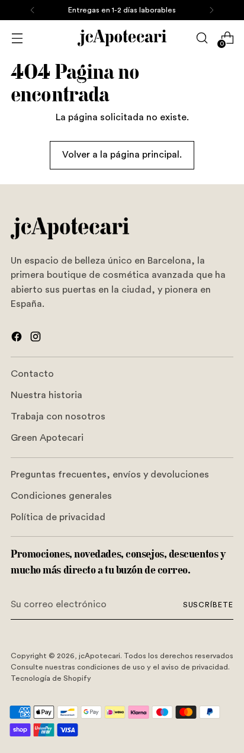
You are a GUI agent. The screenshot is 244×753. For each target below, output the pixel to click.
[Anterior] (33, 10)
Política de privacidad (58, 517)
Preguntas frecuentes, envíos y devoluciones (110, 474)
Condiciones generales (61, 496)
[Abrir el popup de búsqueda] (202, 38)
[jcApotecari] (122, 38)
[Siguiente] (211, 10)
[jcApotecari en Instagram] (37, 339)
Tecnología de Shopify (51, 678)
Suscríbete (208, 604)
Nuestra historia (46, 395)
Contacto (32, 374)
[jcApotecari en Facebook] (18, 339)
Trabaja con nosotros (58, 416)
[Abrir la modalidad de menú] (17, 38)
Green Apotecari (47, 438)
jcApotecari (99, 655)
